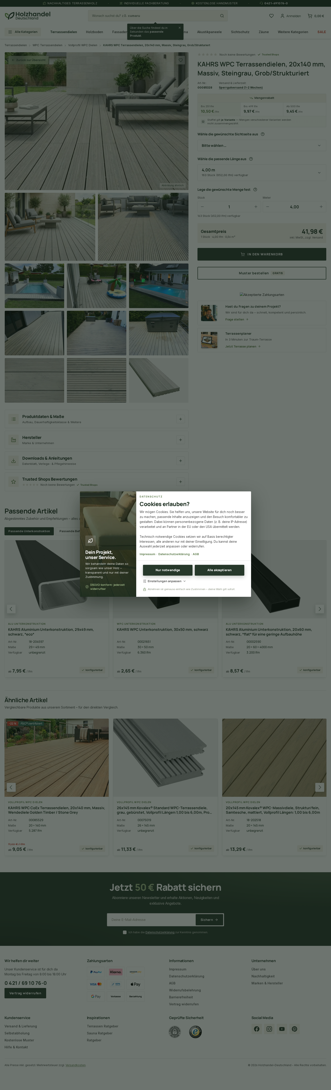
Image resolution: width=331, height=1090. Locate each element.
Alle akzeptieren (219, 570)
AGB (196, 554)
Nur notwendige (168, 570)
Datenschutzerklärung (174, 554)
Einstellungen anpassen (164, 581)
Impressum (147, 554)
